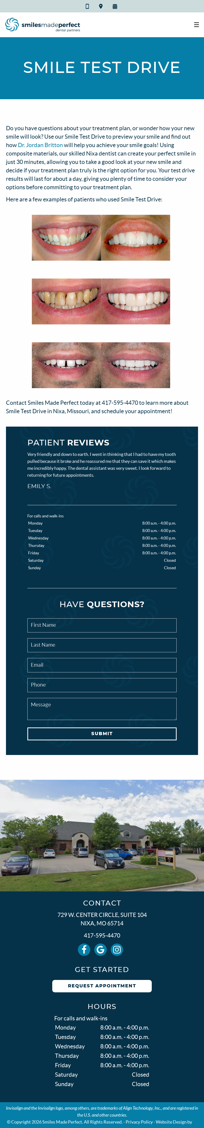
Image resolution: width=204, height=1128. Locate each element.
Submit (102, 734)
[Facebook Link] (84, 949)
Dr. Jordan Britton (40, 145)
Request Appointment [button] (102, 986)
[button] (115, 6)
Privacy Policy (139, 1122)
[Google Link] (100, 949)
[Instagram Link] (117, 949)
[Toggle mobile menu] (196, 24)
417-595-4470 (102, 935)
